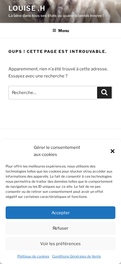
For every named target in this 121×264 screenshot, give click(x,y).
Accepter (60, 212)
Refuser (60, 228)
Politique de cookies (33, 256)
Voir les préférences (60, 243)
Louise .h (27, 8)
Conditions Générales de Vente (76, 256)
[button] (112, 151)
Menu (63, 30)
